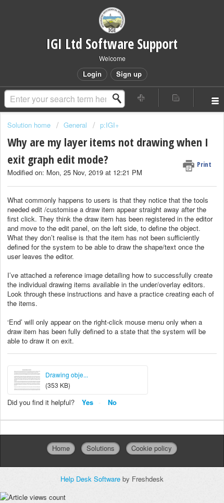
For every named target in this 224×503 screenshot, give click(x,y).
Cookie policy (151, 448)
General (75, 125)
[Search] (120, 98)
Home (61, 448)
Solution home (30, 125)
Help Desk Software (91, 479)
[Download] (92, 243)
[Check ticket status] (176, 98)
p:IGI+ (109, 125)
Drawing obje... (66, 374)
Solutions (100, 448)
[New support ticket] (141, 98)
